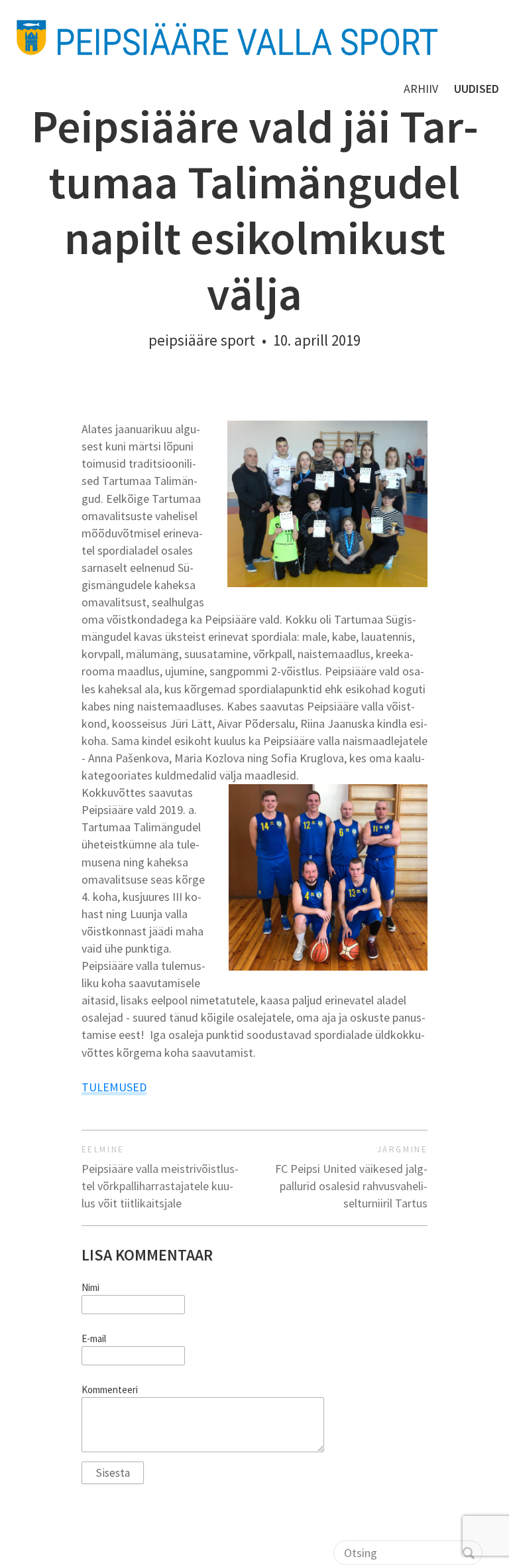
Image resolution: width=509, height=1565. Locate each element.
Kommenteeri (110, 1390)
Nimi (90, 1288)
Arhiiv (421, 88)
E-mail (94, 1339)
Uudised (476, 88)
